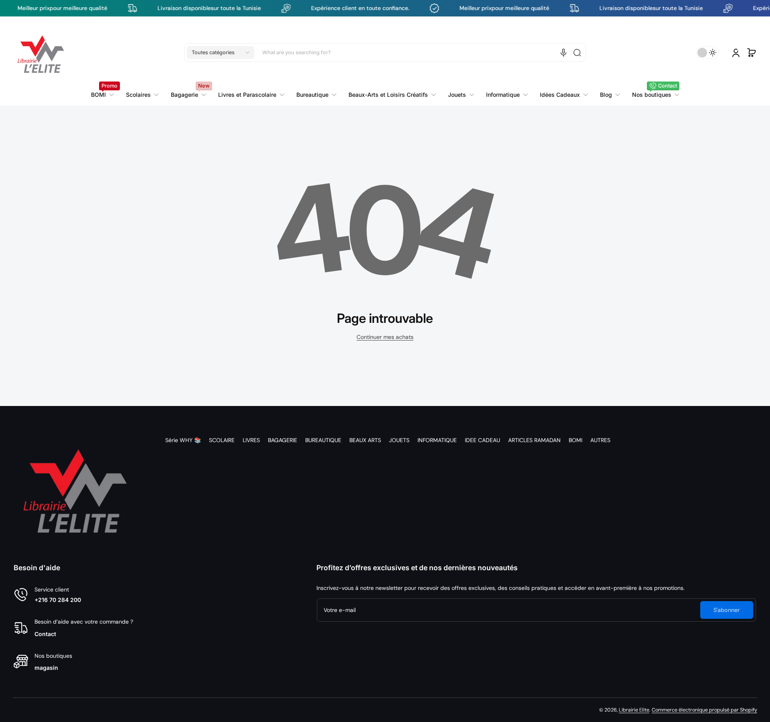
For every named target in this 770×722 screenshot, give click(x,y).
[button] (220, 52)
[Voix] (563, 52)
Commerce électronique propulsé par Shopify (704, 710)
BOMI (575, 440)
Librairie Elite (634, 710)
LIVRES (251, 440)
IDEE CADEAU (482, 440)
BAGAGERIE (282, 440)
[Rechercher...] (577, 52)
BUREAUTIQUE (323, 440)
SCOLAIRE (222, 440)
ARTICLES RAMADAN (534, 440)
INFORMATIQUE (437, 440)
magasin (46, 667)
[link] (251, 94)
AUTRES (600, 440)
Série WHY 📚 (183, 440)
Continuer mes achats (385, 337)
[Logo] (41, 52)
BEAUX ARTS (365, 440)
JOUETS (399, 440)
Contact (45, 633)
